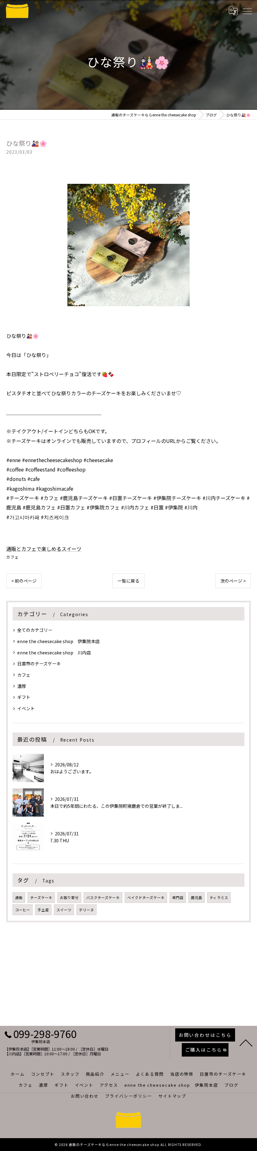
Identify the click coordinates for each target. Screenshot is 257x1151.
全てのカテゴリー (34, 630)
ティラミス (219, 897)
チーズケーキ (41, 897)
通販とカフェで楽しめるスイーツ (43, 548)
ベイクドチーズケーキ (146, 897)
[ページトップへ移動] (246, 1042)
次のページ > (233, 581)
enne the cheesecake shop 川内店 (54, 652)
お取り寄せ (69, 897)
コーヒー (22, 909)
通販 (19, 897)
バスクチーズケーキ (103, 897)
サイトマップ (172, 1096)
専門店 (177, 897)
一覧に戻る (128, 581)
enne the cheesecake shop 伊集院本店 (58, 641)
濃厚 (21, 686)
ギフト (23, 697)
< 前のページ (24, 581)
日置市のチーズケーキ (39, 663)
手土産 (43, 909)
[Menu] (247, 11)
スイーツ (63, 909)
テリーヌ (86, 909)
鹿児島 (196, 897)
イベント (26, 708)
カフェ (12, 557)
